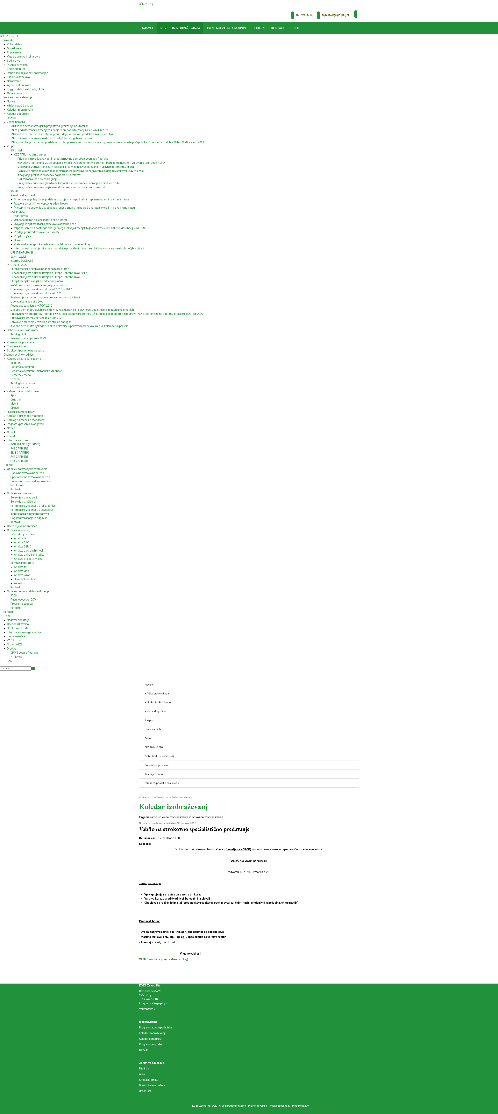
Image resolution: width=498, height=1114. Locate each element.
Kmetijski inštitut (149, 1079)
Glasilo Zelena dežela (152, 1085)
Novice (143, 823)
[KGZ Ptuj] (146, 3)
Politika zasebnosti (279, 1105)
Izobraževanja (156, 823)
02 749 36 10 (304, 15)
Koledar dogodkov (150, 1038)
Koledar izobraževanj (152, 1033)
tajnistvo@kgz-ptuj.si (335, 15)
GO (33, 668)
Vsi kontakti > (147, 1009)
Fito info (144, 1068)
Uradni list (145, 1091)
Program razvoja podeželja (155, 1027)
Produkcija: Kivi (300, 1105)
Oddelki (143, 1050)
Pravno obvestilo (257, 1105)
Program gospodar (150, 1044)
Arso (142, 1074)
